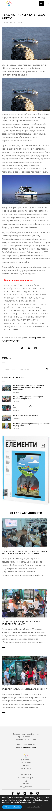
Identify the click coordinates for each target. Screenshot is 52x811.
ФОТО (26, 784)
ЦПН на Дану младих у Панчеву (26, 415)
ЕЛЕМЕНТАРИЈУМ (26, 778)
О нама (26, 765)
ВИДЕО (26, 781)
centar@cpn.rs (29, 747)
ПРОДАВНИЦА (26, 786)
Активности (16, 22)
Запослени (26, 762)
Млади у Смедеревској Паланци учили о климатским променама (29, 397)
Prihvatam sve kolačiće (12, 807)
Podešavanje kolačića (33, 807)
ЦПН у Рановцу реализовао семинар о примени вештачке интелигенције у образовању (28, 387)
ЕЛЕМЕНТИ (26, 775)
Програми (26, 768)
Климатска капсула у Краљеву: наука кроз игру (30, 407)
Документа (26, 759)
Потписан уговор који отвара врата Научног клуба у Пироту (31, 424)
